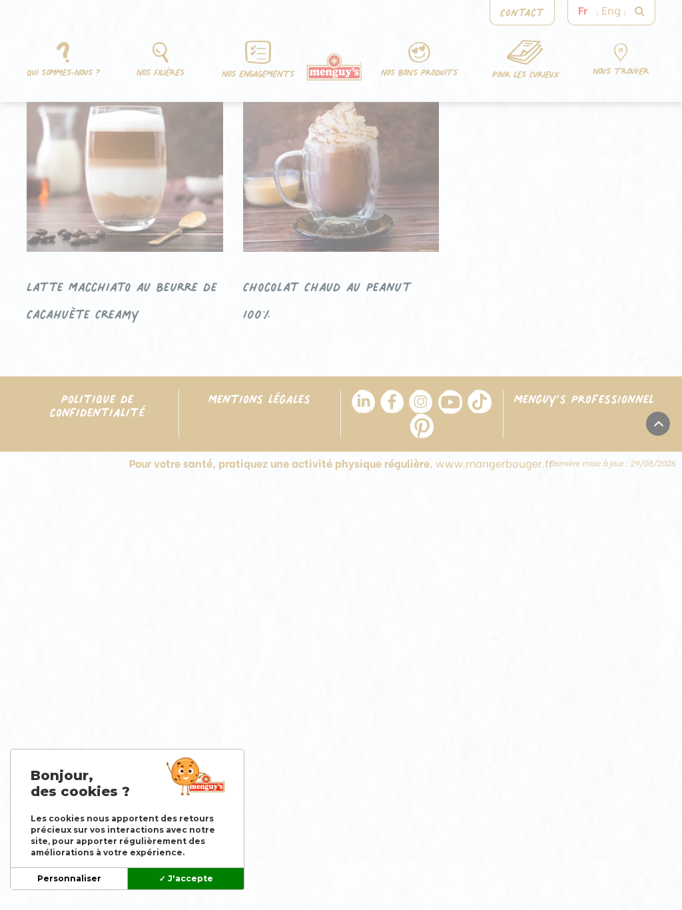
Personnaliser (69, 878)
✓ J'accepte (186, 878)
